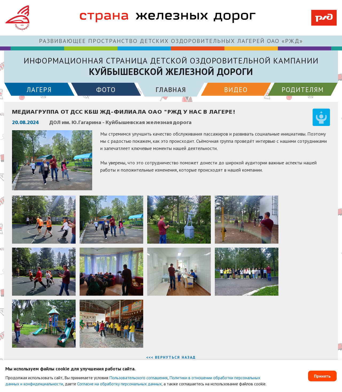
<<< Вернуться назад (171, 357)
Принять (322, 376)
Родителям (303, 89)
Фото (106, 89)
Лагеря (39, 89)
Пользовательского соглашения (138, 377)
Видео (236, 89)
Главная (171, 89)
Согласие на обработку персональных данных (119, 383)
